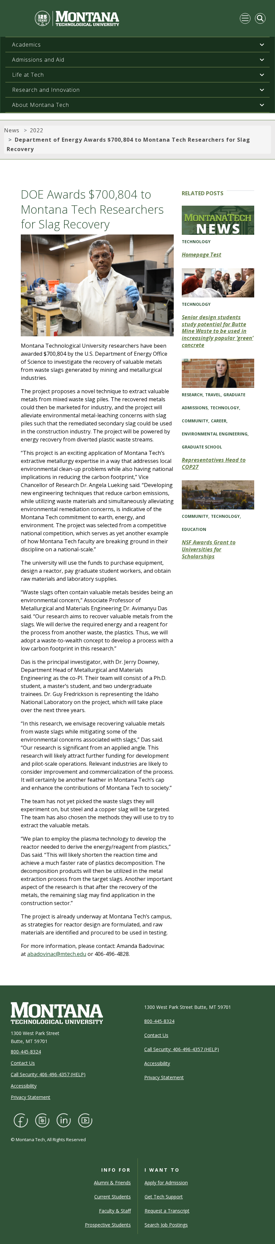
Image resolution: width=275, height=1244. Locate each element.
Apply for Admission (166, 1182)
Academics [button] (26, 44)
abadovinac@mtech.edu (56, 954)
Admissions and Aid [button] (38, 59)
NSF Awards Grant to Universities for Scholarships (208, 549)
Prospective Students (108, 1225)
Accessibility (24, 1086)
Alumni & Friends (112, 1182)
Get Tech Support (164, 1196)
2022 (36, 130)
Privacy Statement (30, 1097)
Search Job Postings (166, 1225)
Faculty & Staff (115, 1210)
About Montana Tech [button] (40, 105)
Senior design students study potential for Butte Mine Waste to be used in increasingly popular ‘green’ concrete (217, 331)
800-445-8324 (26, 1051)
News (11, 130)
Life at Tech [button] (28, 74)
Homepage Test (201, 254)
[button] (262, 44)
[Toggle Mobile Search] (260, 18)
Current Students (112, 1196)
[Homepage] (64, 18)
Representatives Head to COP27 (213, 463)
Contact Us (23, 1063)
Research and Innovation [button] (46, 89)
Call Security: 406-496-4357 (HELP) (48, 1074)
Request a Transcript (167, 1210)
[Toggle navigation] (245, 18)
